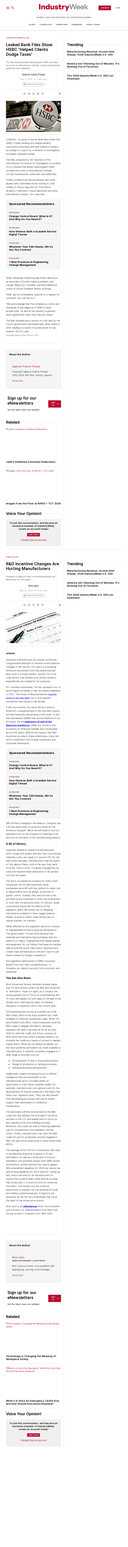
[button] (8, 8)
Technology (46, 25)
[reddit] (38, 93)
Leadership (77, 25)
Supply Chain (92, 25)
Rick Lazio (33, 585)
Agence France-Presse (33, 74)
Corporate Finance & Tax (18, 38)
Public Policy (12, 557)
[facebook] (24, 93)
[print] (59, 93)
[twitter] (33, 93)
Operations (62, 25)
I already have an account (33, 540)
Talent (32, 25)
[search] (12, 8)
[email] (42, 93)
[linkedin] (29, 93)
